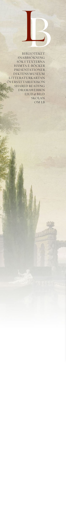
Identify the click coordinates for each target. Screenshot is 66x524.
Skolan (38, 98)
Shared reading (29, 86)
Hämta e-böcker (29, 66)
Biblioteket (33, 53)
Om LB (39, 102)
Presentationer (29, 70)
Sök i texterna (31, 62)
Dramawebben (31, 90)
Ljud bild (35, 94)
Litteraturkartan (27, 78)
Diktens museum (29, 74)
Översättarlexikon (26, 82)
